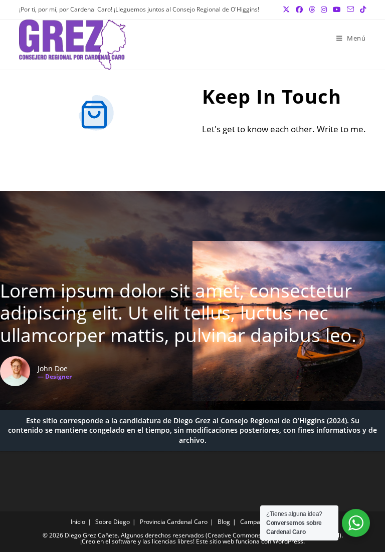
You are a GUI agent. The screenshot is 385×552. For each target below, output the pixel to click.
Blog (224, 521)
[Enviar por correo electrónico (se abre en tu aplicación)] (350, 10)
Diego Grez (192, 420)
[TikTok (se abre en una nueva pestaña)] (361, 10)
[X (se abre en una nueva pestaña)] (286, 10)
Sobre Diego (112, 521)
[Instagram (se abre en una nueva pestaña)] (324, 10)
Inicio (78, 521)
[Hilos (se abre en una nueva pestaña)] (312, 10)
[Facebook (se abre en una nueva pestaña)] (299, 10)
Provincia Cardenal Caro (174, 521)
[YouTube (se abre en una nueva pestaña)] (337, 10)
